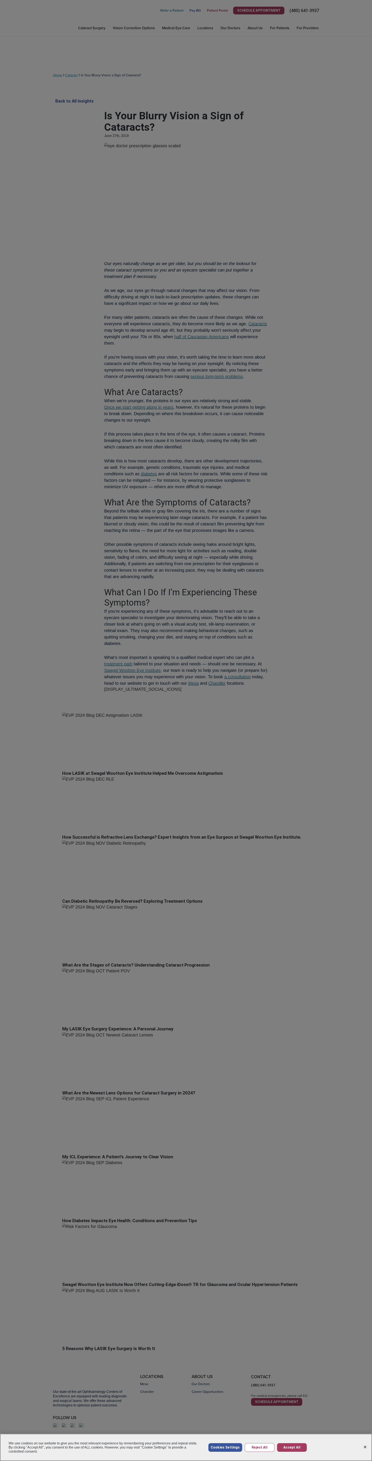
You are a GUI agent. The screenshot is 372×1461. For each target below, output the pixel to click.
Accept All (291, 1447)
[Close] (365, 1447)
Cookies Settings (225, 1447)
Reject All (259, 1447)
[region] (186, 1447)
